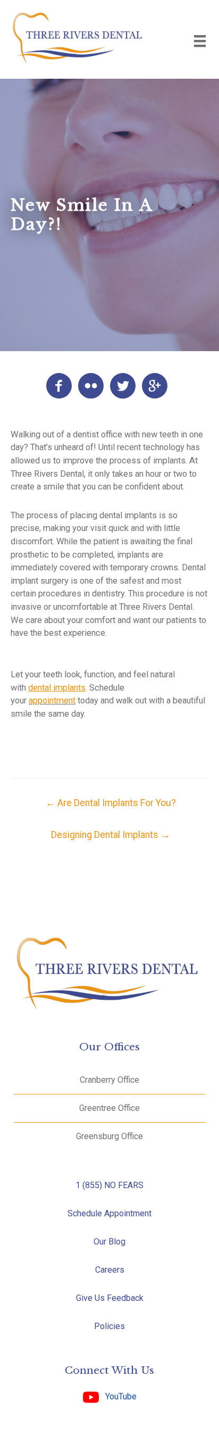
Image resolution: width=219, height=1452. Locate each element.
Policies (109, 1326)
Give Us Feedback (110, 1298)
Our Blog (109, 1242)
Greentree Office (109, 1108)
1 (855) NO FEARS (109, 1185)
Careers (109, 1270)
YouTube (118, 1396)
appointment (52, 700)
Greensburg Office (109, 1136)
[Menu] (200, 41)
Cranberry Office (109, 1080)
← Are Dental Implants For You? (111, 803)
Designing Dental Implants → (110, 834)
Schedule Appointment (109, 1213)
